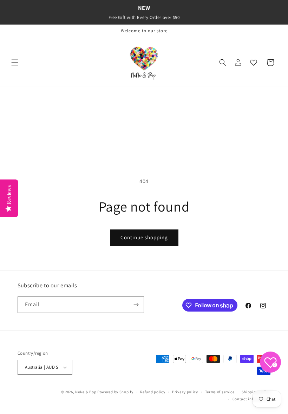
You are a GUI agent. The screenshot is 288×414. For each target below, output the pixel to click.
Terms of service (220, 391)
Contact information (251, 398)
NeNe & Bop (85, 391)
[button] (14, 62)
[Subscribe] (136, 304)
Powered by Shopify (115, 391)
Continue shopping (144, 237)
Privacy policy (185, 391)
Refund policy (152, 391)
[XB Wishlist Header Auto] (253, 62)
